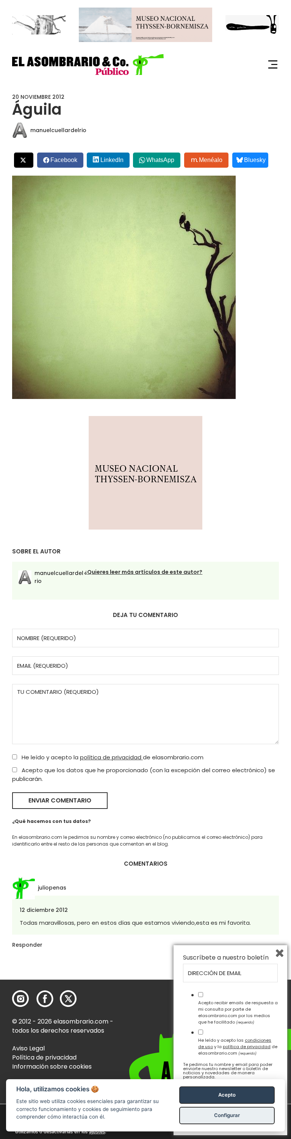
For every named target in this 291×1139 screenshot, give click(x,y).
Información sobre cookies (52, 1066)
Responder (27, 945)
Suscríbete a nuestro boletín (226, 958)
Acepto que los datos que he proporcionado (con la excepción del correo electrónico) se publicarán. (143, 774)
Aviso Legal (28, 1048)
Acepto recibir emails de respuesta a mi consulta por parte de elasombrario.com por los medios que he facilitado (238, 1012)
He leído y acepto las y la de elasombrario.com (237, 1046)
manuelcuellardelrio (58, 130)
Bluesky (255, 160)
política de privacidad (111, 757)
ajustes (97, 1131)
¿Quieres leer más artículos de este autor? (143, 572)
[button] (88, 64)
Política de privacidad (44, 1057)
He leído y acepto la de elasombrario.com (111, 757)
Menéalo (210, 160)
